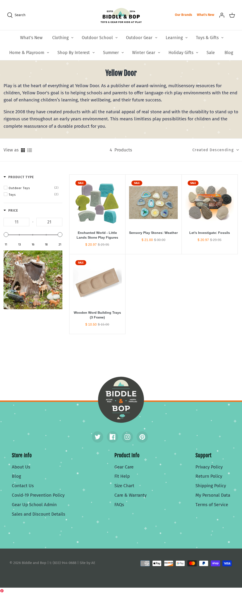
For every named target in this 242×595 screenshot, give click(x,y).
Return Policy (208, 476)
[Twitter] (97, 437)
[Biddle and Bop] (121, 15)
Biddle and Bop (121, 399)
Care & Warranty (130, 495)
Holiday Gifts (181, 52)
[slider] (6, 234)
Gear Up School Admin (34, 504)
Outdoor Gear (139, 37)
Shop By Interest (73, 52)
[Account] (222, 15)
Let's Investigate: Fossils (209, 233)
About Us (21, 467)
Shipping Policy (210, 485)
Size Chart (124, 485)
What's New (205, 15)
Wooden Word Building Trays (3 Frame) (97, 315)
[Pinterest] (142, 437)
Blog (229, 52)
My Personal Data (212, 495)
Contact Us (23, 485)
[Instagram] (127, 437)
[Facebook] (112, 437)
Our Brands (183, 15)
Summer (111, 52)
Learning (174, 37)
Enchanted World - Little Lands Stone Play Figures (97, 235)
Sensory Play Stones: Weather (153, 233)
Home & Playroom (26, 52)
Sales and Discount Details (38, 514)
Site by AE (87, 563)
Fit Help (122, 476)
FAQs (119, 504)
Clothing (60, 37)
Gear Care (124, 467)
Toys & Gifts (207, 37)
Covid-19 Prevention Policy (38, 495)
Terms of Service (211, 504)
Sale (211, 52)
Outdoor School (97, 37)
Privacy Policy (209, 467)
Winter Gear (143, 52)
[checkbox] (34, 188)
